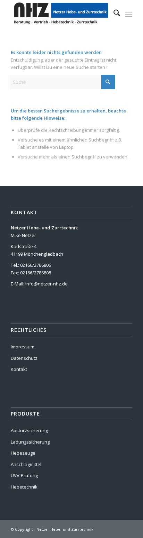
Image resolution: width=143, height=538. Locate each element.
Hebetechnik (24, 487)
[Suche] (113, 14)
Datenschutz (24, 358)
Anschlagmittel (26, 464)
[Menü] (128, 14)
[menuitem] (113, 14)
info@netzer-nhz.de (46, 284)
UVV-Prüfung (24, 475)
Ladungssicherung (30, 442)
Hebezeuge (23, 453)
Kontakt (19, 369)
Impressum (22, 347)
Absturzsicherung (29, 430)
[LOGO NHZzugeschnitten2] (59, 14)
